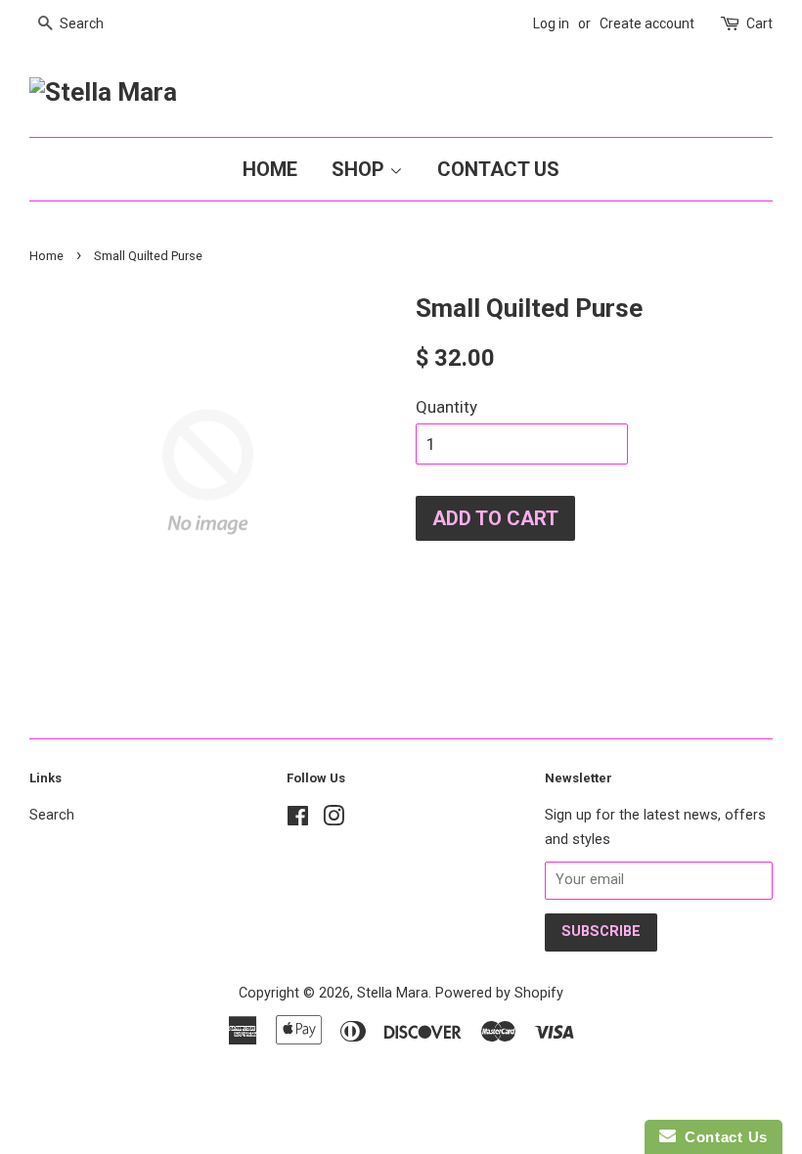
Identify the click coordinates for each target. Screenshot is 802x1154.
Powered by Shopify (499, 993)
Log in (551, 23)
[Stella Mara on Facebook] (298, 820)
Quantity (446, 407)
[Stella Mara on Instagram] (333, 820)
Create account (647, 23)
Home (270, 169)
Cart (759, 23)
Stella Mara (392, 993)
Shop (360, 169)
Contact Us (498, 169)
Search (51, 815)
